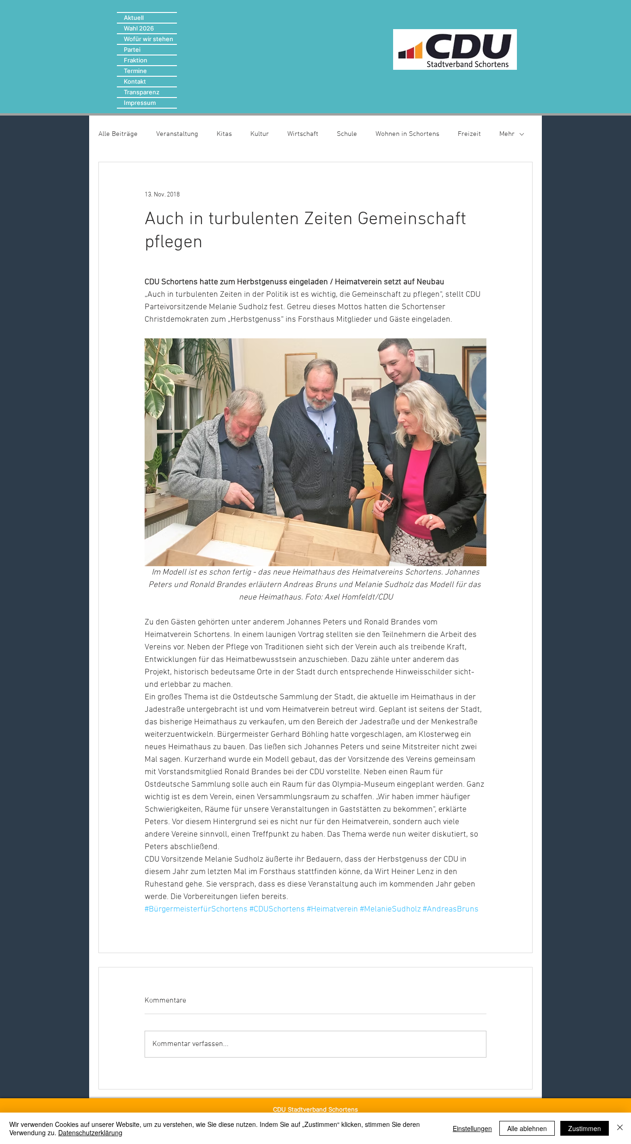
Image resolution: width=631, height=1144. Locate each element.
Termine (135, 70)
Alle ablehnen (527, 1128)
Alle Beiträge (118, 134)
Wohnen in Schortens (407, 134)
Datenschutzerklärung (90, 1132)
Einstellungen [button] (472, 1128)
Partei (132, 49)
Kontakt (135, 81)
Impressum (140, 102)
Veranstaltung (177, 134)
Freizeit (469, 134)
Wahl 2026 (139, 28)
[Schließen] (619, 1128)
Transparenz (141, 92)
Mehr (507, 134)
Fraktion (135, 60)
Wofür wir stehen (148, 39)
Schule (347, 134)
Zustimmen (584, 1128)
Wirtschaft (302, 134)
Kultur (259, 134)
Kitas (224, 134)
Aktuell (134, 17)
